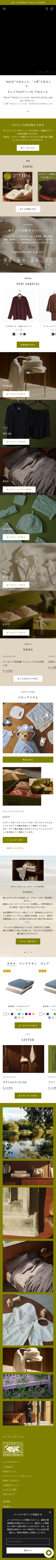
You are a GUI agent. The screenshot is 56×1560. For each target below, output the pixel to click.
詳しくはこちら (28, 147)
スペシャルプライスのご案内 (28, 2)
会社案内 (7, 1506)
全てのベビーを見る (16, 585)
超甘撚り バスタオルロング (19, 1006)
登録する (28, 1550)
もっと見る (8, 670)
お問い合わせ (9, 1494)
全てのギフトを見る (16, 632)
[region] (28, 40)
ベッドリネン (28, 963)
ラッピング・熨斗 (15, 840)
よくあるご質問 (10, 1489)
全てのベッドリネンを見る (19, 489)
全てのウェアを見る (16, 441)
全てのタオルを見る (16, 394)
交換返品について (11, 1485)
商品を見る (12, 67)
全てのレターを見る (28, 1095)
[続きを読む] (28, 111)
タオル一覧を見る (28, 941)
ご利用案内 (8, 1467)
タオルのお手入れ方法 (15, 1082)
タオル (11, 963)
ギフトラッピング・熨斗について (18, 1476)
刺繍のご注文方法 (15, 848)
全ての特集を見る (28, 209)
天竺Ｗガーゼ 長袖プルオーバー (19, 326)
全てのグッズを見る (16, 537)
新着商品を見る (28, 344)
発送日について (10, 1471)
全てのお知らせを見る (28, 678)
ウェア (44, 963)
